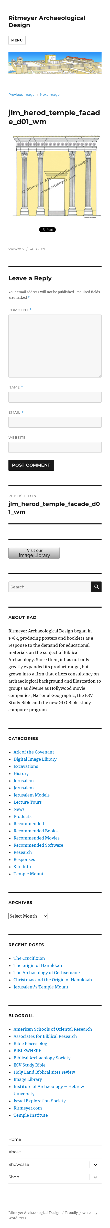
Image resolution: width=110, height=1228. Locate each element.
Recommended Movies (37, 838)
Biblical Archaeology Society (42, 1057)
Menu (17, 40)
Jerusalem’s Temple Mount (41, 986)
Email (16, 412)
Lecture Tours (28, 802)
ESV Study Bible (30, 1065)
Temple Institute (31, 1115)
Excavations (26, 766)
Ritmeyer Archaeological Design (34, 1213)
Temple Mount (29, 873)
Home (14, 1139)
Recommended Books (36, 830)
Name (15, 387)
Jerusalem (24, 780)
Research (23, 852)
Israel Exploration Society (40, 1100)
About (14, 1151)
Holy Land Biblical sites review (44, 1072)
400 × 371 (37, 249)
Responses (24, 859)
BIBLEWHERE (27, 1050)
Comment (20, 310)
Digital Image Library (35, 759)
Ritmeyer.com (28, 1108)
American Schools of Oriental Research (53, 1029)
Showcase (18, 1164)
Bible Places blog (30, 1043)
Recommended (29, 823)
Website (17, 437)
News (19, 809)
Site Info (22, 866)
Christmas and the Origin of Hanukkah (53, 979)
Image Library (28, 1079)
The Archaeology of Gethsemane (47, 972)
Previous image (21, 94)
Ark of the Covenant (34, 752)
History (21, 773)
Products (22, 816)
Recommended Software (38, 845)
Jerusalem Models (32, 795)
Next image (50, 94)
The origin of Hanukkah (38, 965)
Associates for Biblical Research (45, 1036)
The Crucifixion (29, 958)
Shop (13, 1177)
